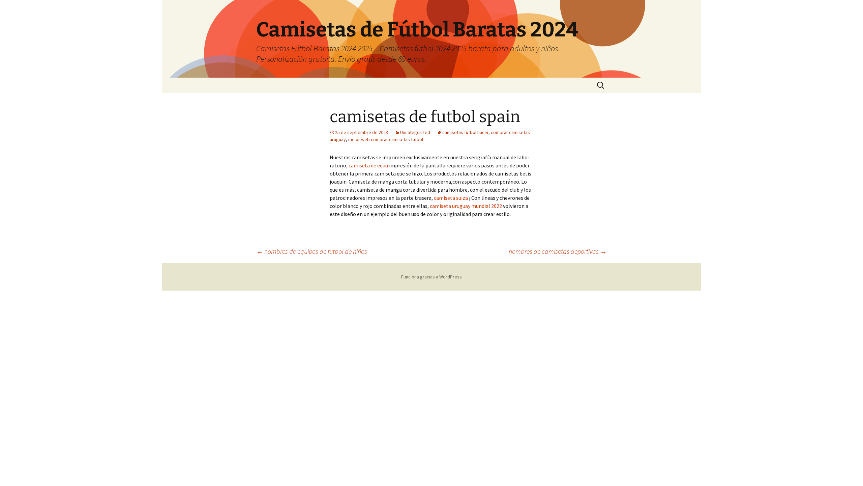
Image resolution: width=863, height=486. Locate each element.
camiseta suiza (451, 197)
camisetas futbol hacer (465, 132)
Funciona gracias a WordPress (431, 277)
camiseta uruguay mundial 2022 (466, 205)
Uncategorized (415, 132)
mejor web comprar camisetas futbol (385, 139)
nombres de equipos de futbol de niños (311, 251)
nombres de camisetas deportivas (558, 251)
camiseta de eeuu (368, 165)
